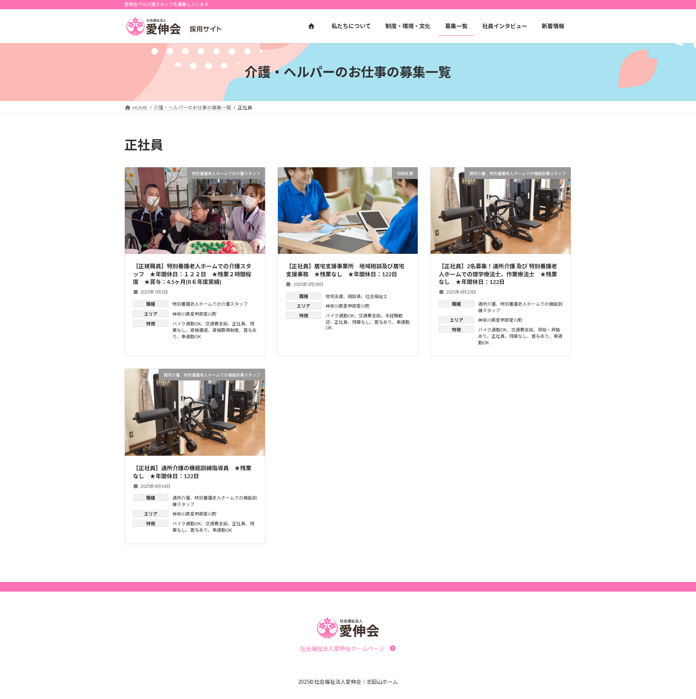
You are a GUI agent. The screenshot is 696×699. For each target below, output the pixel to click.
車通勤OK (191, 336)
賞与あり (383, 322)
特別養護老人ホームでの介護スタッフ (210, 303)
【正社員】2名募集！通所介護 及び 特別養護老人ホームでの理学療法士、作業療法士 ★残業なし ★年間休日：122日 (498, 274)
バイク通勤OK (186, 323)
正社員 (238, 323)
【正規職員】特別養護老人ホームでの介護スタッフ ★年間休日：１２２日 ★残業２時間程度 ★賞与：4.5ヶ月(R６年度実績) (192, 274)
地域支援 (334, 296)
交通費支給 (216, 323)
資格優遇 (199, 330)
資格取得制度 (225, 330)
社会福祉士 (376, 296)
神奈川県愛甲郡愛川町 (194, 314)
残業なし (361, 322)
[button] (348, 648)
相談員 (354, 296)
